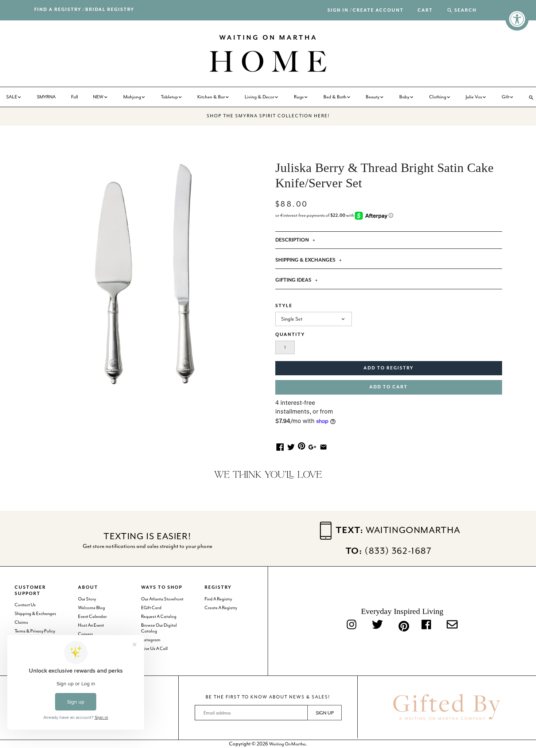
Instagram (150, 640)
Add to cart (388, 387)
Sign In (338, 10)
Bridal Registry (109, 9)
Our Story (87, 599)
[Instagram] (351, 625)
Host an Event (91, 625)
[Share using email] (323, 446)
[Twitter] (377, 625)
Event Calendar (92, 616)
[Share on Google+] (312, 446)
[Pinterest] (402, 625)
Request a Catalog (158, 616)
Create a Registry (221, 608)
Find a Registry (57, 9)
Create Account (378, 10)
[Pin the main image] (301, 446)
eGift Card (151, 608)
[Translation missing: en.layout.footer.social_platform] (452, 625)
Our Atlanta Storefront (162, 599)
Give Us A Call (154, 648)
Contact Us (25, 605)
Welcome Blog (91, 608)
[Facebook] (426, 625)
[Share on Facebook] (280, 446)
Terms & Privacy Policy (35, 631)
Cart (425, 10)
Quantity (290, 334)
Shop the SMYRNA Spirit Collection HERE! (268, 116)
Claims (21, 622)
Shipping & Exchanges (35, 613)
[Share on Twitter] (291, 446)
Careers (85, 634)
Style (283, 306)
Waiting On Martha (287, 744)
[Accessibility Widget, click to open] (517, 19)
